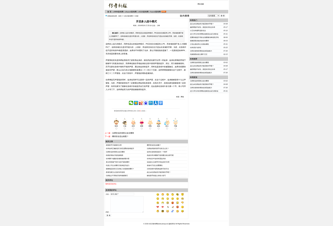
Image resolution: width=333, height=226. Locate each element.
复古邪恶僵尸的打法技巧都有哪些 (117, 162)
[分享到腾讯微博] (151, 103)
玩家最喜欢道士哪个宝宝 (198, 54)
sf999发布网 (118, 12)
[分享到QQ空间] (136, 103)
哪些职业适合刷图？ (120, 136)
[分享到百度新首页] (146, 103)
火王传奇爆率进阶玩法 (198, 31)
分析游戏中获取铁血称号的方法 (158, 169)
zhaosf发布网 (131, 12)
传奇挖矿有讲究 (195, 47)
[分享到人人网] (156, 103)
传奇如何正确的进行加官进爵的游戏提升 (120, 148)
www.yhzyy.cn (163, 224)
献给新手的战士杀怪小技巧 (156, 176)
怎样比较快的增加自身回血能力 (201, 51)
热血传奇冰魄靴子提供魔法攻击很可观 (160, 155)
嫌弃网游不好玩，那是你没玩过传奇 (202, 27)
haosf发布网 (155, 12)
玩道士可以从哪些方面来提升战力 (117, 165)
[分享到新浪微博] (141, 103)
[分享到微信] (131, 103)
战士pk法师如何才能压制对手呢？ (159, 172)
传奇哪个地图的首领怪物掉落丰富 (117, 159)
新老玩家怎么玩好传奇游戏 (115, 172)
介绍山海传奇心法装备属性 (199, 44)
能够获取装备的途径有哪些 (199, 41)
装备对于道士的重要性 (155, 165)
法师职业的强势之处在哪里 (123, 133)
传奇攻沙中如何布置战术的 (156, 159)
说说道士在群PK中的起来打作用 (158, 162)
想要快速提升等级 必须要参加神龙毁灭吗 (204, 37)
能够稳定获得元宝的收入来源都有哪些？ (120, 169)
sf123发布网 (143, 12)
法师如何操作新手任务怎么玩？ (158, 148)
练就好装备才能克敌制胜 (114, 155)
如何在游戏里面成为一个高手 (157, 152)
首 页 (109, 12)
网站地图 (201, 4)
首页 (119, 16)
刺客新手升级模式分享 (114, 145)
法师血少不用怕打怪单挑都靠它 (117, 176)
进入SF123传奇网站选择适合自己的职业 (204, 34)
